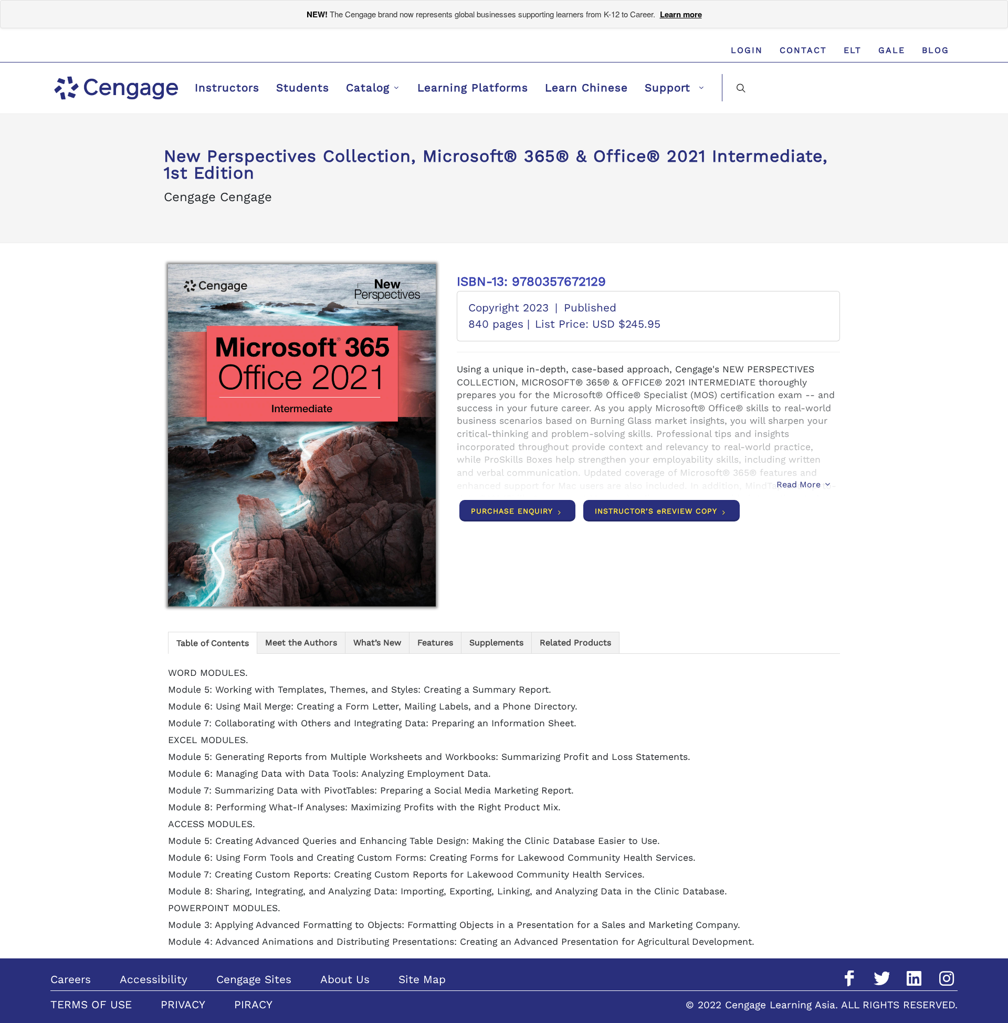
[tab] (212, 642)
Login (747, 50)
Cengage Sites (253, 979)
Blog (935, 50)
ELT (853, 50)
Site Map (422, 979)
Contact (803, 50)
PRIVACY (183, 1004)
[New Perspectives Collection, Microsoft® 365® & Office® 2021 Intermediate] (302, 435)
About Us (345, 979)
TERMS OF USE (91, 1004)
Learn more (681, 14)
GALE (891, 50)
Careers (70, 979)
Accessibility (153, 979)
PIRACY (253, 1004)
